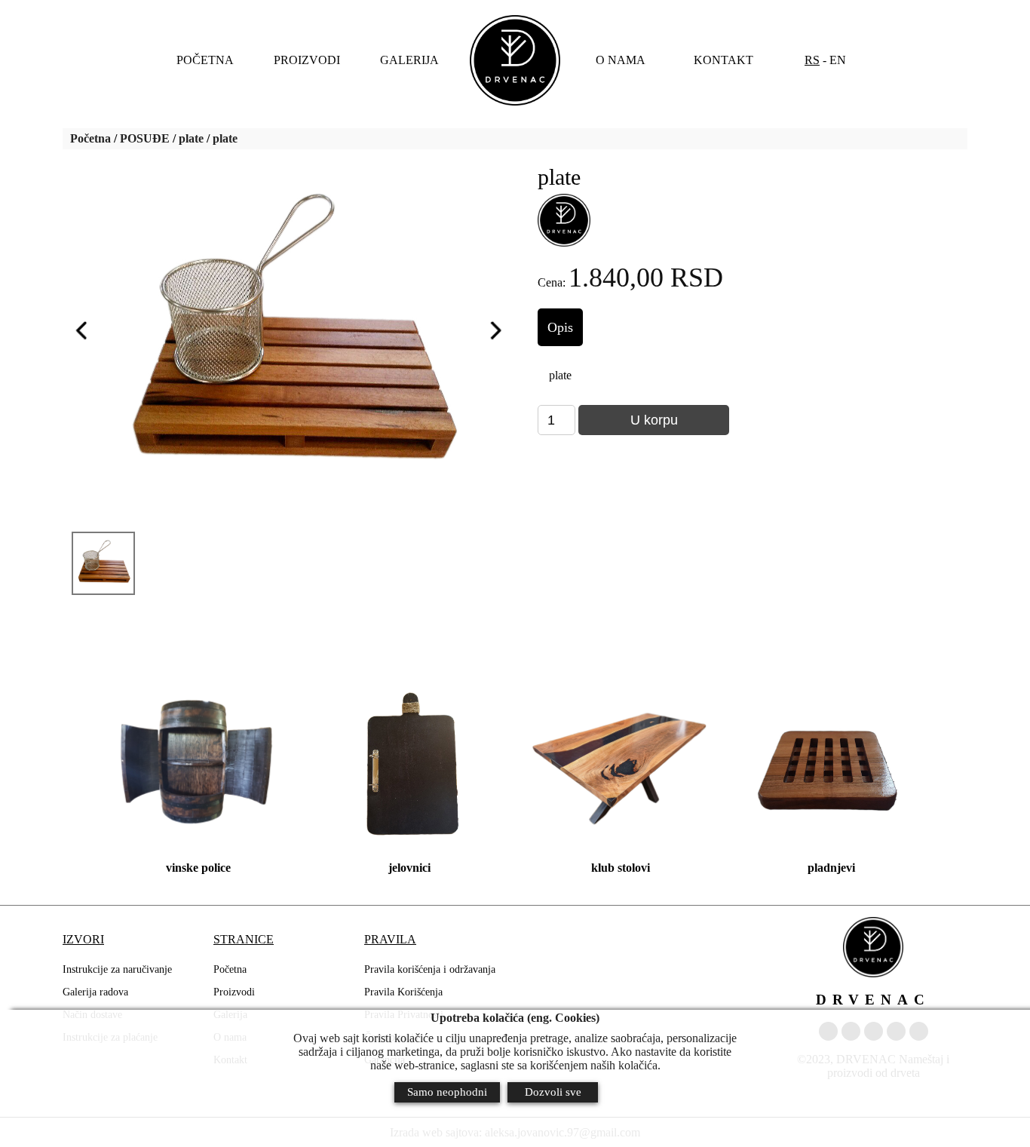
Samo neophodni (447, 1092)
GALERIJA (409, 60)
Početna (90, 138)
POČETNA (205, 60)
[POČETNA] (515, 60)
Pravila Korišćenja (403, 992)
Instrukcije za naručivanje (117, 969)
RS (812, 60)
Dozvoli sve (553, 1092)
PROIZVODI (307, 60)
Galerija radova (95, 992)
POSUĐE (145, 138)
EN (837, 60)
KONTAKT (723, 60)
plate (191, 138)
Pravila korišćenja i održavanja (429, 969)
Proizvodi (234, 992)
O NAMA (620, 60)
